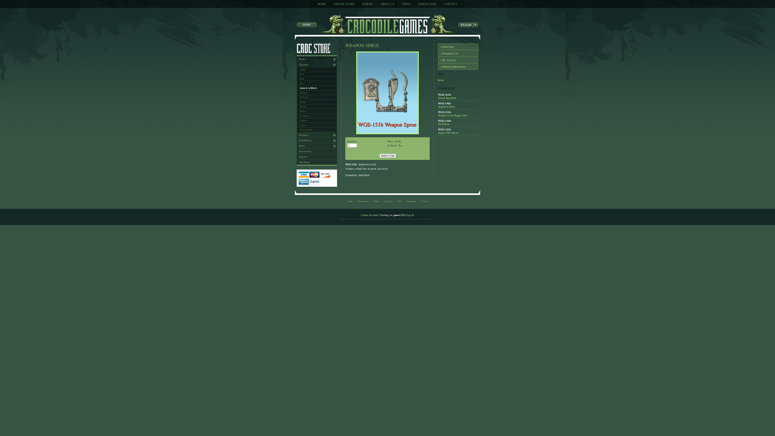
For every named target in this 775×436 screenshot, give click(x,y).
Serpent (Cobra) (446, 106)
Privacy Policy (428, 219)
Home (322, 4)
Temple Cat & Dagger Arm (452, 115)
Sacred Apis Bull (447, 98)
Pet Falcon (443, 124)
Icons (441, 80)
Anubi (303, 69)
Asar (302, 73)
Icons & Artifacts (308, 88)
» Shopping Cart (449, 53)
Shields (303, 106)
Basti (302, 78)
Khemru (304, 92)
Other (302, 146)
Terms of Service (347, 219)
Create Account (369, 215)
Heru (302, 83)
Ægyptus (304, 64)
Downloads (427, 4)
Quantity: (352, 141)
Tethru (303, 111)
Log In (410, 215)
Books (302, 59)
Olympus (304, 135)
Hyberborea (305, 140)
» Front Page (447, 46)
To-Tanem (304, 115)
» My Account (448, 60)
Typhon (303, 120)
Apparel (303, 156)
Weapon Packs (306, 129)
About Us (387, 4)
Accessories (305, 151)
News (407, 4)
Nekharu (304, 97)
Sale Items (304, 162)
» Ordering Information (452, 66)
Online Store (344, 4)
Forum (367, 4)
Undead (303, 125)
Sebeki (303, 101)
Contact (450, 4)
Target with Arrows (448, 132)
